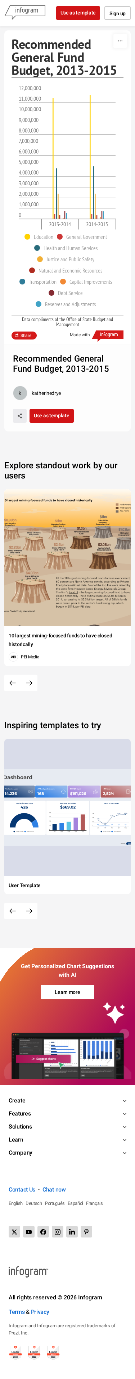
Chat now (54, 1189)
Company (20, 1152)
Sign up (117, 13)
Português (55, 1203)
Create (17, 1100)
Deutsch (34, 1203)
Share (26, 335)
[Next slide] (29, 683)
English (16, 1203)
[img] (53, 158)
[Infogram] (24, 13)
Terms (17, 1311)
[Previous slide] (12, 683)
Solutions (20, 1126)
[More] (120, 41)
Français (94, 1203)
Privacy (40, 1311)
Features (20, 1113)
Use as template (78, 13)
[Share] (20, 416)
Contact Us (22, 1189)
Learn (16, 1139)
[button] (40, 236)
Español (75, 1203)
